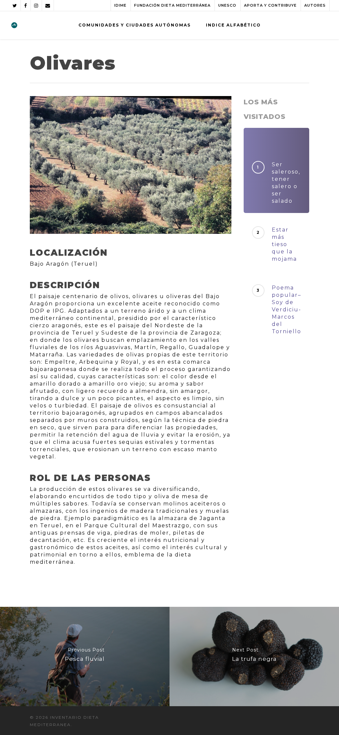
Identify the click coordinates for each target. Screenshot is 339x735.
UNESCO (227, 5)
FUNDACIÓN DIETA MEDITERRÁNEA (172, 5)
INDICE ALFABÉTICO (233, 25)
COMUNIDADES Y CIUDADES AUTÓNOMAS (134, 25)
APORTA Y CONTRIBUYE (270, 5)
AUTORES (315, 5)
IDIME (120, 5)
